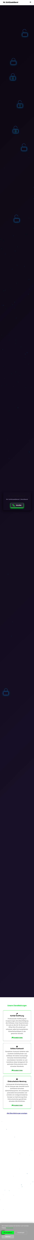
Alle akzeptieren (8, 1232)
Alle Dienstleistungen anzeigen (17, 1113)
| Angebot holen (17, 1037)
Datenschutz (9, 1228)
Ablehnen (7, 1236)
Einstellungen (21, 1232)
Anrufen (18, 505)
